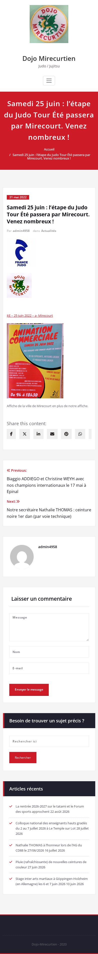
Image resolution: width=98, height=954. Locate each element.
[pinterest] (66, 434)
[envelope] (52, 434)
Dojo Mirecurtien (49, 58)
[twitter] (24, 434)
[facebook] (11, 434)
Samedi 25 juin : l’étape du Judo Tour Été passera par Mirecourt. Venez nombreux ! (51, 156)
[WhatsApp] (80, 434)
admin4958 (21, 231)
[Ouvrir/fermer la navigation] (49, 80)
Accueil (49, 149)
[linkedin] (38, 434)
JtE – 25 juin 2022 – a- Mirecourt (30, 315)
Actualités (48, 231)
